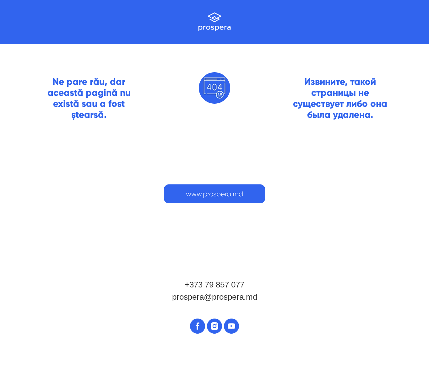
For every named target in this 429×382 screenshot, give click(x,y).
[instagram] (214, 326)
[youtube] (231, 326)
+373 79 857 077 (214, 284)
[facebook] (197, 326)
